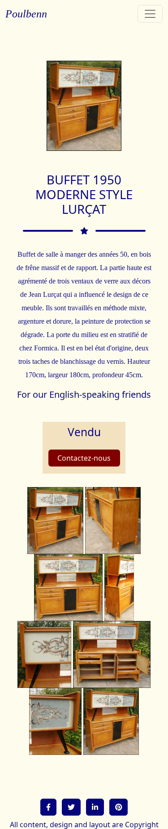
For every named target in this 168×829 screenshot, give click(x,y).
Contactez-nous (84, 458)
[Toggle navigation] (150, 14)
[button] (48, 807)
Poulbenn (26, 14)
